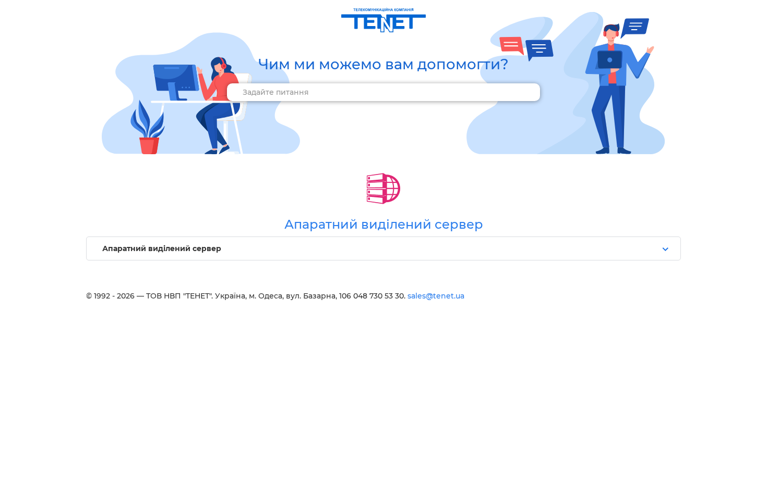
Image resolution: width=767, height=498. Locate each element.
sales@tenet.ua (436, 296)
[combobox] (383, 92)
